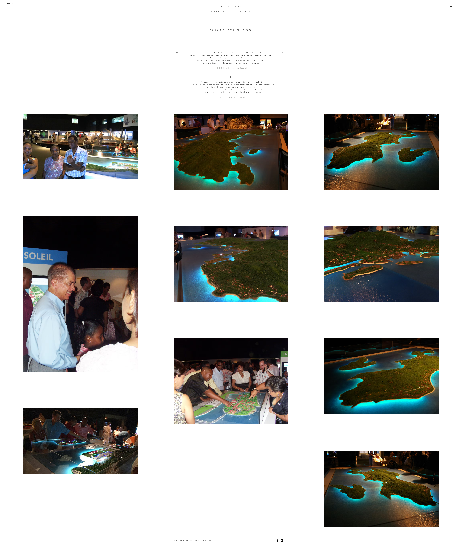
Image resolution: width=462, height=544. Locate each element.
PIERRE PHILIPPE (186, 540)
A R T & (226, 6)
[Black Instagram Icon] (282, 540)
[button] (451, 7)
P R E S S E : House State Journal (231, 68)
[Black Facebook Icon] (277, 540)
